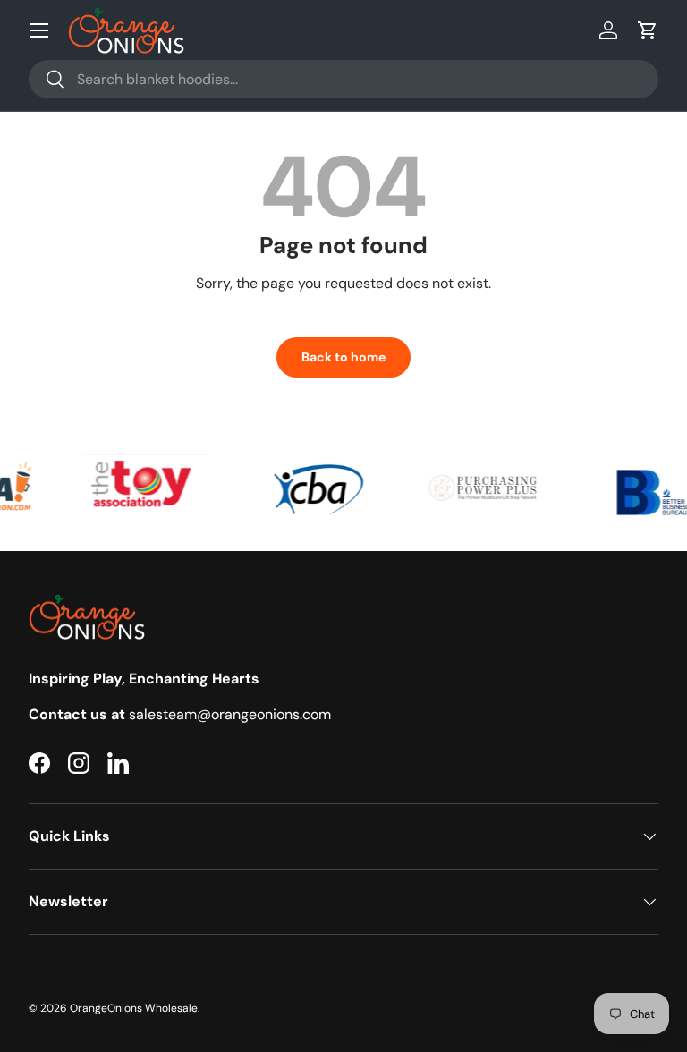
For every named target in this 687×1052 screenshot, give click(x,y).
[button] (647, 30)
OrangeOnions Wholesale (134, 1008)
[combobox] (343, 79)
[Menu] (39, 30)
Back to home (343, 357)
